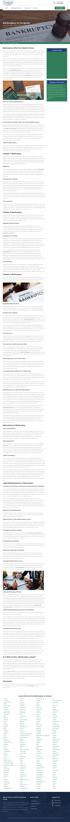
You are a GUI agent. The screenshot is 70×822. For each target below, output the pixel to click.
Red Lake (6, 744)
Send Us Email (58, 802)
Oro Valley (55, 747)
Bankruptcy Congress (14, 43)
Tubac (5, 733)
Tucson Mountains (40, 767)
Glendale (54, 779)
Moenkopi (6, 730)
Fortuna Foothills (56, 726)
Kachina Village (23, 753)
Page (37, 747)
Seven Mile (6, 709)
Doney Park (38, 718)
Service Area (27, 8)
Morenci (5, 739)
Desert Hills (22, 732)
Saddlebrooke (39, 765)
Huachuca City (23, 707)
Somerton (38, 788)
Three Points (39, 709)
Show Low (38, 768)
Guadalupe (38, 726)
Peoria (54, 775)
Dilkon (5, 737)
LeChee (5, 758)
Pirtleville (6, 779)
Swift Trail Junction (24, 737)
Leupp (5, 721)
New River (55, 712)
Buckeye (54, 765)
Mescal (5, 726)
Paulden (38, 705)
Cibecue (5, 747)
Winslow (38, 754)
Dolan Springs (7, 782)
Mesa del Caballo (7, 702)
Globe (37, 744)
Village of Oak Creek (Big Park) (42, 735)
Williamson (38, 730)
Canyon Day (6, 781)
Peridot (5, 767)
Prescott (54, 744)
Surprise (54, 772)
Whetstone (22, 742)
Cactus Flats (6, 714)
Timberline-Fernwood (24, 735)
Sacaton (21, 728)
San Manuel (22, 768)
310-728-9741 (60, 3)
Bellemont (6, 718)
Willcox (21, 760)
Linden (21, 730)
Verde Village (39, 775)
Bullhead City (55, 740)
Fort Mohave (55, 705)
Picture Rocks (39, 756)
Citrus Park (38, 728)
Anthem (54, 719)
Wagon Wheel (7, 712)
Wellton (21, 740)
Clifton (21, 781)
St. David (5, 746)
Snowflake (38, 733)
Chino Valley (39, 779)
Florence (54, 723)
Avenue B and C (23, 775)
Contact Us (35, 8)
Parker (21, 761)
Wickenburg (39, 746)
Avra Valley (38, 732)
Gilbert (54, 781)
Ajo (20, 754)
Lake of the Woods (24, 779)
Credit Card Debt (35, 803)
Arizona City (38, 753)
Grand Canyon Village (8, 763)
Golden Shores (7, 710)
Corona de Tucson (40, 758)
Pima (21, 747)
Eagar (37, 703)
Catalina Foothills (56, 749)
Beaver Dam (22, 710)
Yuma (54, 768)
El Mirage (54, 735)
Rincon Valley (39, 725)
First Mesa (6, 774)
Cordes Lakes (23, 751)
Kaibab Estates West (8, 788)
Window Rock (23, 716)
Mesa (54, 784)
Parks (5, 735)
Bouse (5, 723)
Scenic (21, 700)
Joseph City (22, 709)
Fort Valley (22, 705)
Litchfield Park (39, 739)
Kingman (55, 730)
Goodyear (55, 767)
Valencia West (39, 782)
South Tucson (39, 707)
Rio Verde (22, 723)
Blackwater (22, 703)
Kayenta (38, 721)
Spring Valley (6, 770)
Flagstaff (54, 761)
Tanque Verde (56, 702)
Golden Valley (39, 749)
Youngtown (38, 740)
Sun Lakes (38, 786)
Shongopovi (6, 700)
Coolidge (38, 784)
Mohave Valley (23, 756)
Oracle (21, 763)
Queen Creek (55, 758)
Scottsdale (55, 777)
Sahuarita (55, 732)
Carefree (22, 772)
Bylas (5, 728)
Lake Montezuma (40, 698)
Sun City (54, 737)
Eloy (53, 703)
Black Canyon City (24, 726)
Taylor (21, 782)
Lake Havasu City (56, 754)
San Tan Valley (56, 770)
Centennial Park (7, 751)
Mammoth (6, 725)
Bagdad (21, 721)
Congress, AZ (57, 805)
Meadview (6, 754)
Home (6, 8)
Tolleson (38, 742)
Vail (53, 698)
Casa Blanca (6, 732)
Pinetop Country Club (8, 761)
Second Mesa (6, 768)
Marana (54, 751)
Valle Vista (22, 746)
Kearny (21, 714)
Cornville (22, 770)
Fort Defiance (23, 774)
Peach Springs (7, 740)
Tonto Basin (6, 749)
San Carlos (38, 702)
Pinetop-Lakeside (24, 784)
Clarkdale (38, 700)
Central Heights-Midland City (26, 733)
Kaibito (21, 698)
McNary (5, 703)
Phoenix (54, 788)
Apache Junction (56, 739)
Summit (38, 716)
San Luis (54, 733)
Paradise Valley (39, 777)
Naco (5, 698)
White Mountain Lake (24, 749)
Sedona (38, 760)
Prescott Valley (56, 746)
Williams (22, 758)
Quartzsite (6, 786)
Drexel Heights (56, 728)
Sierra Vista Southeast (57, 700)
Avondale (55, 763)
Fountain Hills (55, 721)
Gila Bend (6, 784)
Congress (7, 43)
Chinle (21, 777)
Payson (54, 707)
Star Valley (22, 725)
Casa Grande (55, 753)
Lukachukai (6, 772)
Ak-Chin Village (7, 705)
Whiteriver (22, 786)
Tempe (54, 774)
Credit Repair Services (15, 8)
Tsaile (5, 753)
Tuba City (38, 751)
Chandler (55, 782)
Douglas (54, 709)
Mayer (5, 716)
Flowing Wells (56, 710)
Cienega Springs (7, 760)
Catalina (38, 737)
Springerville (22, 712)
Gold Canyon (39, 763)
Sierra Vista (55, 742)
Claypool (5, 707)
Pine (5, 777)
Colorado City (23, 744)
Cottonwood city (39, 772)
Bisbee (37, 714)
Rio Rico (54, 718)
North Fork (22, 702)
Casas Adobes (56, 760)
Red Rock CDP (23, 765)
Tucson (54, 786)
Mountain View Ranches (9, 765)
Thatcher (38, 719)
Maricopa (55, 756)
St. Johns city (22, 767)
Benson (38, 723)
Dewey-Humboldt (24, 788)
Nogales (54, 714)
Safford (38, 761)
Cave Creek (38, 712)
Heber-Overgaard (24, 719)
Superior (22, 739)
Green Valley (55, 716)
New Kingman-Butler (40, 781)
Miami (5, 756)
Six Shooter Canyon (8, 742)
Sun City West (56, 725)
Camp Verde (39, 770)
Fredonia (5, 719)
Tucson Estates (39, 774)
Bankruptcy (34, 801)
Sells (21, 718)
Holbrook (38, 710)
